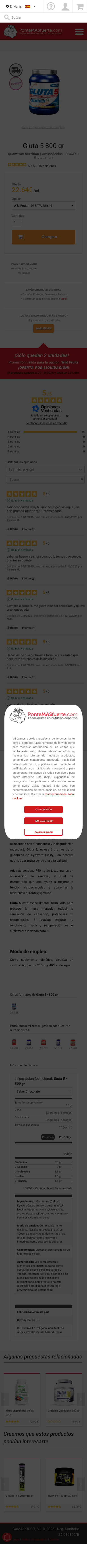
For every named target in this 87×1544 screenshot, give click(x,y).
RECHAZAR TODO (44, 821)
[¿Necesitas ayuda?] (51, 6)
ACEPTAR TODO (43, 809)
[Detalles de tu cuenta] (65, 6)
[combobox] (30, 6)
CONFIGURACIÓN (44, 832)
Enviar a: (16, 6)
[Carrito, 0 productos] (79, 6)
